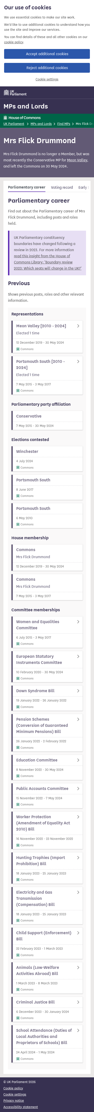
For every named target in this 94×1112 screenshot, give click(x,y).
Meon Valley (77, 160)
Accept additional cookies (47, 54)
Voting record (62, 187)
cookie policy (13, 42)
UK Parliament (13, 124)
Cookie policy (13, 1088)
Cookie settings (47, 79)
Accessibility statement (20, 1107)
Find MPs (63, 124)
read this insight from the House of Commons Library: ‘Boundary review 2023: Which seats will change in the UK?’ (47, 262)
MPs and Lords (25, 106)
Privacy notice (13, 1101)
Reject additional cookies (47, 68)
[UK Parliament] (15, 93)
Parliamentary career (26, 187)
